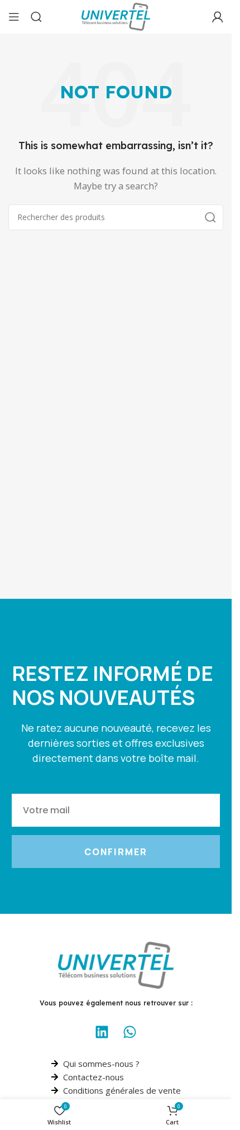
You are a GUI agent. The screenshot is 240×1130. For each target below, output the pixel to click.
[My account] (218, 17)
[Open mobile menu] (14, 17)
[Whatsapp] (130, 1032)
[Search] (36, 17)
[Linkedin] (102, 1032)
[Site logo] (115, 15)
